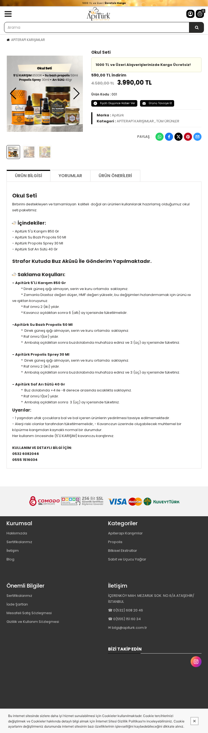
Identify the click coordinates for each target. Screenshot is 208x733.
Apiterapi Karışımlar (125, 533)
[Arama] (196, 27)
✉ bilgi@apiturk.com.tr (127, 627)
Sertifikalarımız (19, 541)
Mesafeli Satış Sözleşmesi (29, 613)
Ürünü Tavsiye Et (160, 103)
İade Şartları (17, 604)
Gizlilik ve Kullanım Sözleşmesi (32, 621)
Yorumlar (70, 176)
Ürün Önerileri (115, 176)
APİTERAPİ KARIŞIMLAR (28, 39)
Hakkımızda (16, 533)
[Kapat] (194, 721)
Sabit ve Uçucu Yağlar (127, 559)
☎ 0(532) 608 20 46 (125, 610)
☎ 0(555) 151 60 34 (124, 619)
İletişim (12, 550)
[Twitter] (178, 137)
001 (114, 94)
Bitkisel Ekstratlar (122, 550)
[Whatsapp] (159, 137)
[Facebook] (169, 137)
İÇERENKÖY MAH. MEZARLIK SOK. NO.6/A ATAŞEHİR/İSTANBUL (151, 598)
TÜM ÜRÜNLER (167, 121)
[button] (13, 94)
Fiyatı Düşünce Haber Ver (117, 103)
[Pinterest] (188, 137)
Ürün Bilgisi (28, 176)
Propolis (115, 541)
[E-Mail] (197, 137)
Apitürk (118, 115)
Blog (10, 559)
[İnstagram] (196, 661)
